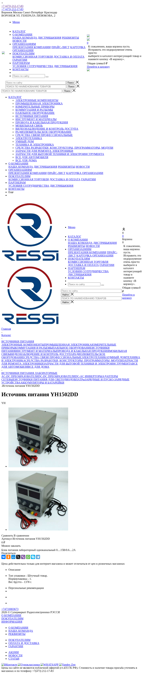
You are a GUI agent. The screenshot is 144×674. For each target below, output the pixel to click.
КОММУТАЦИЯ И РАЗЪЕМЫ (34, 109)
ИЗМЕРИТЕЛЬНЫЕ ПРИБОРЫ (34, 106)
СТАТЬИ (13, 658)
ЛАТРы (80, 379)
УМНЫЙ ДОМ (24, 141)
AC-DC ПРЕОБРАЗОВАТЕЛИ (19, 376)
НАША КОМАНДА (24, 37)
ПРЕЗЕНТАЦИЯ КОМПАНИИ (31, 47)
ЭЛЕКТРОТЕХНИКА (28, 138)
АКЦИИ (13, 652)
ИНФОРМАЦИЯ (11, 621)
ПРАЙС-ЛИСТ (60, 47)
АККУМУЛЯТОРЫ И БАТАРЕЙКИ (42, 382)
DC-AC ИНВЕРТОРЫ (88, 376)
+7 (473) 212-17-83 (12, 6)
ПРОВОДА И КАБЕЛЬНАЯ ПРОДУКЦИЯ (41, 122)
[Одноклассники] (8, 557)
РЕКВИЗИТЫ (70, 37)
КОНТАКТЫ (16, 188)
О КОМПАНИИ (18, 163)
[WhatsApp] (28, 557)
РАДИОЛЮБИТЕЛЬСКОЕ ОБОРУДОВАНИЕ (43, 131)
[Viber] (23, 557)
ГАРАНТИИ (19, 59)
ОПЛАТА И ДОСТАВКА (23, 643)
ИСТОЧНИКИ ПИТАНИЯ (31, 116)
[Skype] (33, 557)
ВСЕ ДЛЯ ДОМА (26, 160)
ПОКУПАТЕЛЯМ (19, 176)
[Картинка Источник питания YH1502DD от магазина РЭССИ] (38, 466)
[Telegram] (38, 557)
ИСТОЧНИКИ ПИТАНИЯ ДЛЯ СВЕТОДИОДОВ (45, 379)
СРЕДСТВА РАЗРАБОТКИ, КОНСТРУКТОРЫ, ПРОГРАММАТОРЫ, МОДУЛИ (64, 147)
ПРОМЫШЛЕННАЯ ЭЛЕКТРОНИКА (39, 103)
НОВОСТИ (19, 40)
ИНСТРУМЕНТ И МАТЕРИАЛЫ (36, 119)
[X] (18, 557)
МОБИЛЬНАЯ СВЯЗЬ (29, 125)
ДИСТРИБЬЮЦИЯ (49, 37)
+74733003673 (9, 609)
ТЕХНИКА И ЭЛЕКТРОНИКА (34, 144)
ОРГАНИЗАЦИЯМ (20, 169)
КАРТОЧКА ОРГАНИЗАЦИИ (84, 173)
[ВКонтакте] (3, 557)
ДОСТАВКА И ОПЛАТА (69, 56)
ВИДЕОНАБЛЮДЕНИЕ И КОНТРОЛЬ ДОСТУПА (46, 128)
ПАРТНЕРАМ (17, 182)
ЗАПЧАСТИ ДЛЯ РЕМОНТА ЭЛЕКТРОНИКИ (44, 150)
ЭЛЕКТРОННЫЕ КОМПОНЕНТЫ (36, 100)
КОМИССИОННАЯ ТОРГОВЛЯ (32, 56)
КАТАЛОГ (15, 97)
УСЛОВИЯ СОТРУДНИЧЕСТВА (32, 66)
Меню (16, 22)
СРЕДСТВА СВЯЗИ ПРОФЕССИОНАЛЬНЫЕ (44, 135)
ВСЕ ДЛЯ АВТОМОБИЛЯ (31, 157)
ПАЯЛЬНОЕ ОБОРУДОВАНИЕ (35, 112)
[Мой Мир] (13, 557)
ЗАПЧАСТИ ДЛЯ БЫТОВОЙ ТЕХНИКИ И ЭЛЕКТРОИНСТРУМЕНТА (59, 154)
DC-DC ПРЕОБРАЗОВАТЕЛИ (56, 376)
